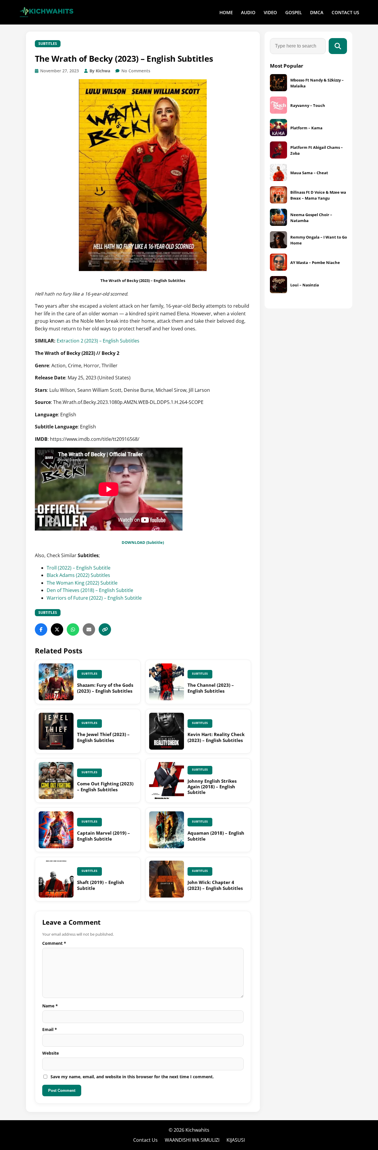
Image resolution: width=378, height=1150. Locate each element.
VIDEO (270, 12)
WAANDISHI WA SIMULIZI (192, 1140)
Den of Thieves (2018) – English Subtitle (90, 590)
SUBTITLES (47, 43)
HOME (226, 12)
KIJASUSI (236, 1140)
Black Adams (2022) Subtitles (78, 575)
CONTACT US (345, 12)
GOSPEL (293, 12)
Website (50, 1053)
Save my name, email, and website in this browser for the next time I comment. (132, 1076)
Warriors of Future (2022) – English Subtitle (94, 598)
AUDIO (248, 12)
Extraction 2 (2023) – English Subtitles (98, 340)
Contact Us (145, 1140)
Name (50, 1006)
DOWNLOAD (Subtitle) (143, 542)
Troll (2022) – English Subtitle (78, 568)
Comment (54, 943)
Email (49, 1029)
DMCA (316, 12)
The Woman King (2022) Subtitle (82, 583)
